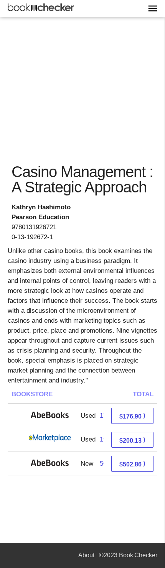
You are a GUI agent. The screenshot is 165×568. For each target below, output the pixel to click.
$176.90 (132, 416)
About (86, 555)
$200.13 (132, 440)
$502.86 (132, 464)
